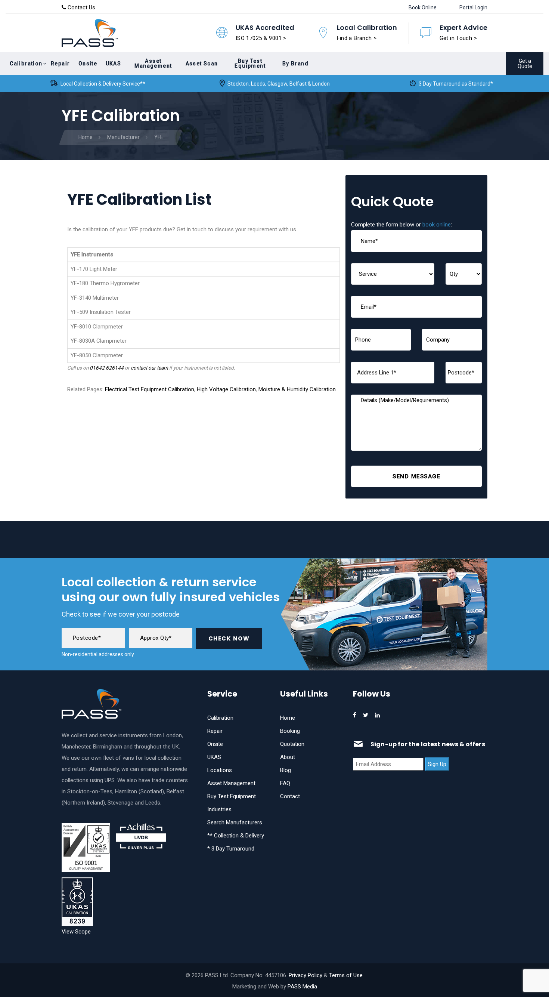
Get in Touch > (458, 38)
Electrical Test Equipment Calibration (149, 389)
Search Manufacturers (234, 822)
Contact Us (80, 7)
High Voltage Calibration (226, 389)
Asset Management (231, 783)
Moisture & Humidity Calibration (297, 389)
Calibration (220, 717)
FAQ (285, 783)
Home (287, 717)
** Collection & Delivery (235, 835)
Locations (219, 770)
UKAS (214, 757)
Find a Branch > (357, 38)
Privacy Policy (305, 975)
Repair (215, 731)
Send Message (416, 476)
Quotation (292, 744)
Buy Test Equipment (231, 796)
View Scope (76, 931)
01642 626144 (107, 368)
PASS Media (302, 986)
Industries (219, 809)
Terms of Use (346, 975)
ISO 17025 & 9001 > (261, 38)
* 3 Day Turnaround (230, 848)
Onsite (215, 744)
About (287, 757)
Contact (290, 796)
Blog (285, 770)
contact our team (149, 368)
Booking (290, 731)
